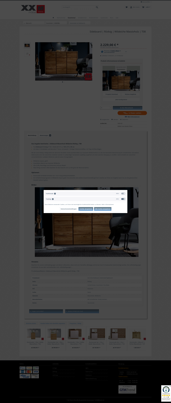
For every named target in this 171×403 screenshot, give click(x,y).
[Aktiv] (123, 193)
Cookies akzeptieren (86, 209)
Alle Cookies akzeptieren (102, 209)
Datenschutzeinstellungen (69, 209)
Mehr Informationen (108, 204)
